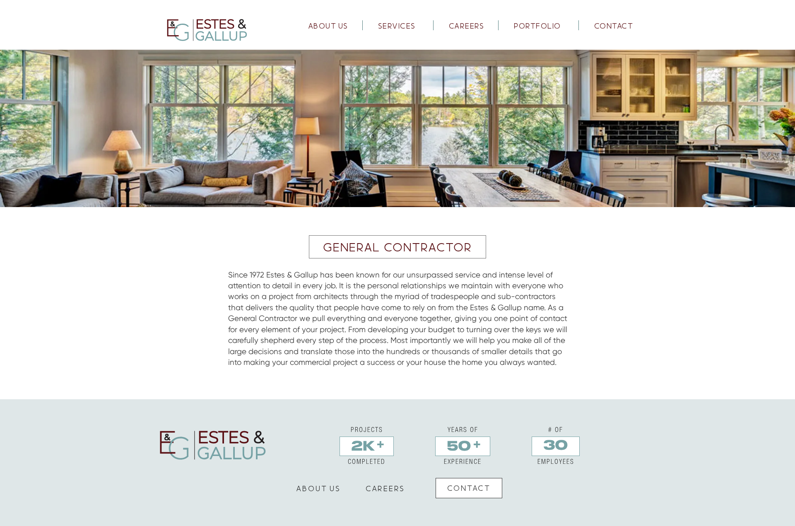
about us (318, 488)
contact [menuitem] (614, 26)
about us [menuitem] (328, 26)
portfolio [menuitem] (537, 26)
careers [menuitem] (466, 26)
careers (385, 488)
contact (469, 488)
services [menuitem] (397, 26)
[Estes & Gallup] (206, 29)
